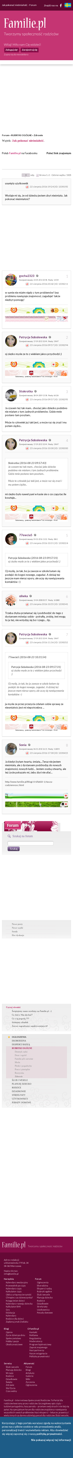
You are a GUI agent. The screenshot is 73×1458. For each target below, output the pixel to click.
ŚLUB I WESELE (20, 1080)
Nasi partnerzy (36, 1350)
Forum (5, 135)
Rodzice (41, 1300)
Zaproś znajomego (38, 1347)
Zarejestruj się (29, 49)
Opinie (9, 1332)
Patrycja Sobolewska (33, 337)
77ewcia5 (26, 535)
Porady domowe (45, 1312)
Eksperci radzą (44, 1288)
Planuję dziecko (45, 1297)
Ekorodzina (42, 1285)
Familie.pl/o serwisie (24, 1059)
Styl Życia (10, 1388)
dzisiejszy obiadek (20, 1022)
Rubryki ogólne (44, 1291)
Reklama (33, 1335)
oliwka (23, 596)
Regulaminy (35, 1338)
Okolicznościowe (14, 1344)
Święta (9, 1382)
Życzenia (30, 1382)
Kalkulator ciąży (14, 1291)
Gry (8, 1309)
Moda (17, 1062)
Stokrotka (26, 391)
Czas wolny (11, 1391)
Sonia (23, 745)
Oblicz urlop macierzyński (18, 1294)
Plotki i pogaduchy (23, 1066)
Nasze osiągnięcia (38, 1353)
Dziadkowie (42, 1303)
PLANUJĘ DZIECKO (21, 1084)
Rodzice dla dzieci (15, 1318)
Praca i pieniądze (22, 1069)
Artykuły (30, 1373)
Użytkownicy (43, 1309)
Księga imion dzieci (15, 1300)
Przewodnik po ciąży (16, 1285)
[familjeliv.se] (67, 5)
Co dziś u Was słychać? (22, 1015)
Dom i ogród (20, 1055)
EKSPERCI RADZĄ (21, 1044)
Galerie (29, 1376)
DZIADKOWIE (19, 1091)
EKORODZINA (19, 1041)
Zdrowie (38, 135)
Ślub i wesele (43, 1294)
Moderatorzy (35, 1341)
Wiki (28, 1379)
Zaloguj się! (11, 49)
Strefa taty (42, 1306)
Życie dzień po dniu (15, 1335)
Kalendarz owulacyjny (17, 1282)
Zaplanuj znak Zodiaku (17, 1321)
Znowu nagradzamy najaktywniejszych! (30, 1026)
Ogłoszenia (42, 1282)
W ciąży (9, 1373)
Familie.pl (15, 153)
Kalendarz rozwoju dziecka (19, 1303)
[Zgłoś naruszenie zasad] (27, 186)
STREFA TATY (19, 1095)
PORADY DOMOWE (21, 1102)
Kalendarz (11, 1315)
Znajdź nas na (51, 5)
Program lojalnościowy (40, 1344)
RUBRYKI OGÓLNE (21, 135)
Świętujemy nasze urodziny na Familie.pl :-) (32, 1011)
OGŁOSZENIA (19, 1037)
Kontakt (33, 1332)
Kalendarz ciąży (14, 1288)
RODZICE (16, 1087)
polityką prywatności (49, 1433)
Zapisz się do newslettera (16, 54)
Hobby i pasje (12, 1341)
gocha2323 (27, 275)
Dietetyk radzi (21, 1052)
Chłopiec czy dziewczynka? (19, 1297)
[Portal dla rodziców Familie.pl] (25, 29)
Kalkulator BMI (13, 1306)
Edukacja (10, 1312)
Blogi (28, 1370)
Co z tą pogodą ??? (20, 1018)
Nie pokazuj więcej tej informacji (51, 1440)
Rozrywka (19, 1073)
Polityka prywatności (39, 1356)
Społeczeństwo (13, 1338)
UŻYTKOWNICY (20, 1099)
